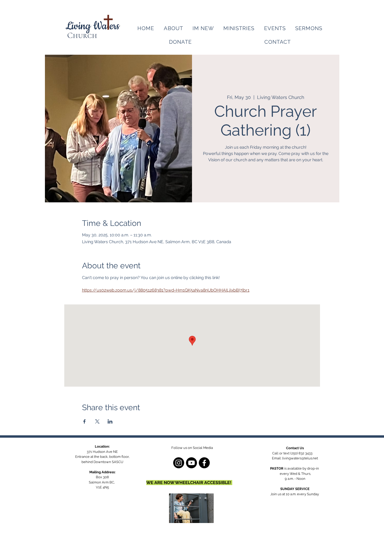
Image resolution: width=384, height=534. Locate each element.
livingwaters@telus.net (300, 458)
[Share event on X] (97, 421)
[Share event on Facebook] (84, 421)
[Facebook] (204, 462)
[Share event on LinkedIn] (110, 421)
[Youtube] (191, 462)
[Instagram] (178, 462)
